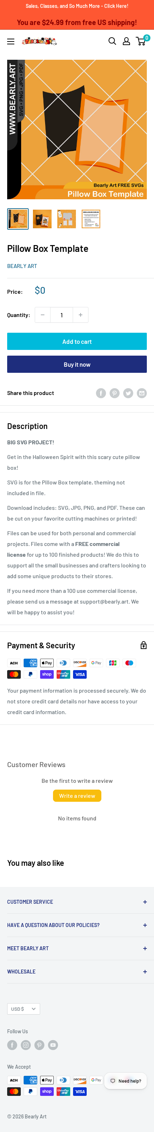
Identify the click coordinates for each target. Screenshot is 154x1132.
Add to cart (77, 341)
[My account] (126, 41)
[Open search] (112, 41)
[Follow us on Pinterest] (39, 1045)
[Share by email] (142, 392)
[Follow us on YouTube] (53, 1045)
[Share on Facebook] (101, 392)
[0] (140, 41)
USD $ (17, 1009)
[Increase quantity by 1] (80, 314)
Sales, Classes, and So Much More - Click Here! (77, 6)
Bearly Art (22, 266)
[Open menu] (10, 41)
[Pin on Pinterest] (115, 392)
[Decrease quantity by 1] (42, 314)
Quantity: (18, 314)
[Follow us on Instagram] (26, 1045)
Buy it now (77, 364)
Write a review (77, 795)
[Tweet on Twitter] (128, 392)
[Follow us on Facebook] (12, 1045)
